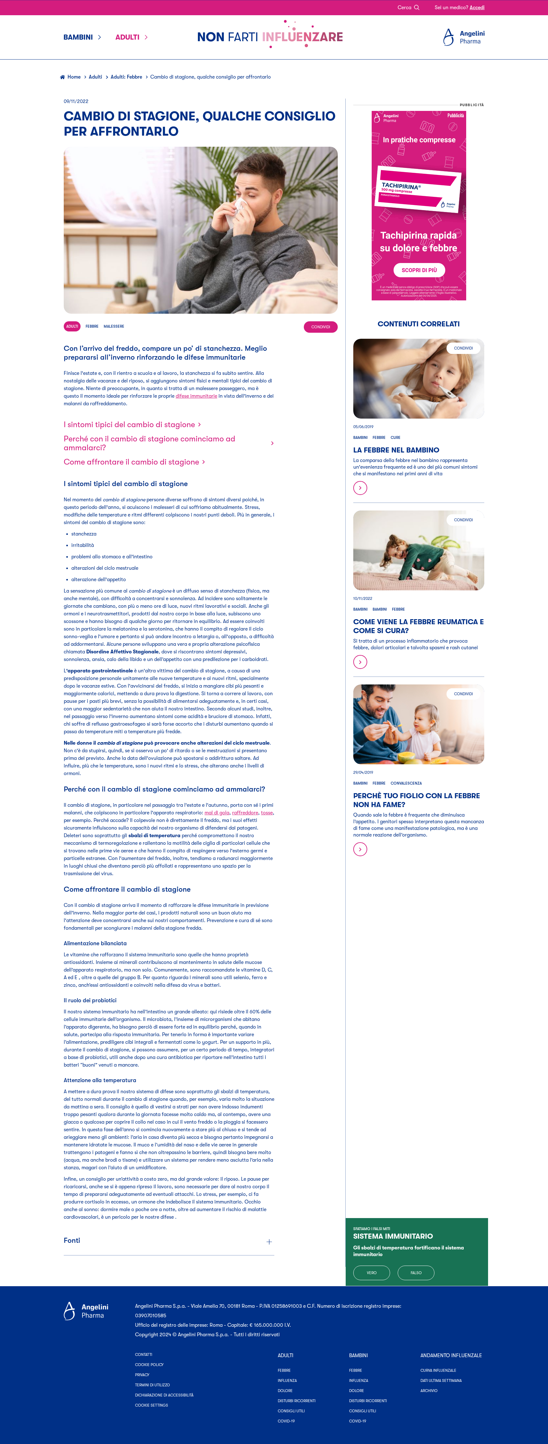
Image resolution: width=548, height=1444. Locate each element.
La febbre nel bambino (396, 450)
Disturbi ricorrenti (297, 1401)
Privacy (142, 1375)
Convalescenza (406, 783)
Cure (396, 437)
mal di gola (217, 813)
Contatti (143, 1354)
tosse (267, 813)
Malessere (114, 326)
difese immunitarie (196, 396)
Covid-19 (286, 1421)
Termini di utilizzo (152, 1385)
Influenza (287, 1380)
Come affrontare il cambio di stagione (131, 462)
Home (74, 77)
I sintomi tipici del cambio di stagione (129, 424)
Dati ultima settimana (441, 1380)
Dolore (285, 1391)
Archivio (429, 1391)
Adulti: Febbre (126, 77)
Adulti (95, 77)
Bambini (360, 437)
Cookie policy (149, 1365)
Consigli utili (291, 1411)
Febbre (92, 326)
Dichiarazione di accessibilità (164, 1395)
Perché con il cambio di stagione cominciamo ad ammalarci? (149, 443)
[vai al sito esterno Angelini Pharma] (95, 1320)
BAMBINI (358, 1355)
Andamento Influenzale (451, 1355)
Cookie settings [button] (151, 1405)
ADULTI (285, 1355)
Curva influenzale (438, 1370)
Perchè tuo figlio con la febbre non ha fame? (416, 800)
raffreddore (245, 813)
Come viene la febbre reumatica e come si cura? (418, 626)
